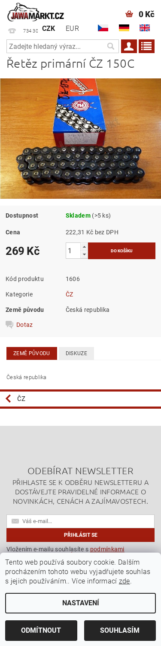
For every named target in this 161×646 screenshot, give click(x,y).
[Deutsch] (124, 28)
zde (124, 581)
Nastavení (80, 603)
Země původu (31, 353)
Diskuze (76, 353)
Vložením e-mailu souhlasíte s (65, 552)
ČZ (69, 294)
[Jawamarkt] (36, 11)
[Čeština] (103, 28)
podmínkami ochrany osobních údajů (65, 552)
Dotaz (24, 324)
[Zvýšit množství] (84, 246)
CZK (48, 28)
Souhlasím (120, 630)
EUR (72, 28)
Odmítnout (41, 630)
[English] (145, 28)
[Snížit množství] (84, 254)
